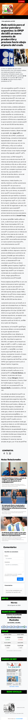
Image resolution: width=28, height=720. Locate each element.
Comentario (7, 562)
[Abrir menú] (3, 17)
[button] (16, 1)
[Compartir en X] (7, 453)
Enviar (20, 579)
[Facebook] (26, 1)
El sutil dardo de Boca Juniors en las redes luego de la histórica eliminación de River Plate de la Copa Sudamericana (14, 534)
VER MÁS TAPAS (14, 686)
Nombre (6, 555)
